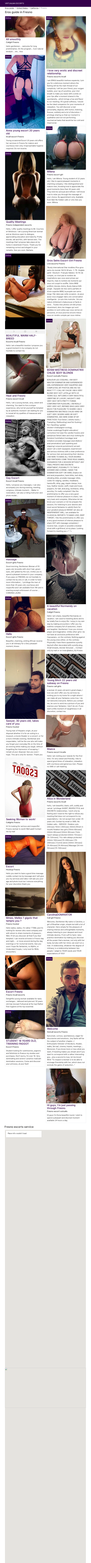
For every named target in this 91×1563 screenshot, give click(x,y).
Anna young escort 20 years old (23, 132)
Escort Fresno (14, 991)
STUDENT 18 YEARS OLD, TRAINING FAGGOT (21, 1042)
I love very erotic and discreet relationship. (64, 72)
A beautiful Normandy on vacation (62, 607)
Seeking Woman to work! (20, 819)
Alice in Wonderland (58, 798)
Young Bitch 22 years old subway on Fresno (62, 682)
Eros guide (9, 8)
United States (22, 8)
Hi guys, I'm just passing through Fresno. (61, 1107)
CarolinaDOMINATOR (59, 914)
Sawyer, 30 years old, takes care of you (22, 722)
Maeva (51, 748)
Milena (51, 171)
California (34, 8)
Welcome (52, 1028)
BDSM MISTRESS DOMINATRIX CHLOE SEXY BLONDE (65, 371)
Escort (10, 866)
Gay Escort (12, 477)
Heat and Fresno (15, 395)
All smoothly (13, 39)
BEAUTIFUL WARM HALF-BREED (21, 337)
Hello (9, 633)
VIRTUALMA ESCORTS (14, 3)
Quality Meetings (16, 221)
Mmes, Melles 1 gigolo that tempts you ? (22, 919)
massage (11, 559)
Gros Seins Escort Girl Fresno (64, 260)
